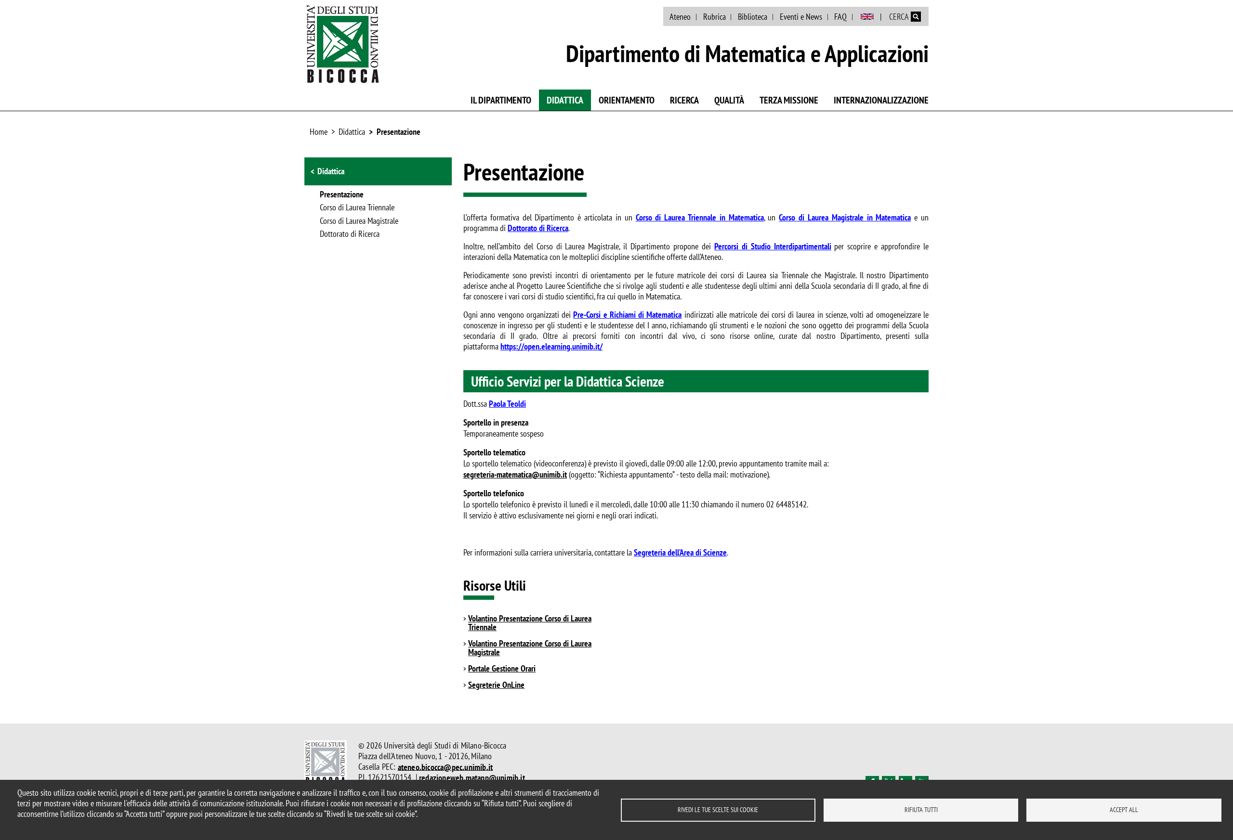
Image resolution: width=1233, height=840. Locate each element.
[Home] (342, 44)
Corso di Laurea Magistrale (359, 221)
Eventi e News (801, 16)
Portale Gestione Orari (502, 668)
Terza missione (789, 100)
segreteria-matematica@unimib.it (515, 474)
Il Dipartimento (501, 100)
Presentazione (398, 131)
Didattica (565, 100)
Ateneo (680, 16)
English (867, 17)
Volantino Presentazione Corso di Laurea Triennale (529, 623)
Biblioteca (752, 16)
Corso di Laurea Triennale (357, 208)
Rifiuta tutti (921, 809)
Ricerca (684, 100)
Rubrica (714, 16)
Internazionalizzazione (881, 100)
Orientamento (627, 100)
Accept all (1124, 809)
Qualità (729, 100)
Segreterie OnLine (496, 685)
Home (319, 131)
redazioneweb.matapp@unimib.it (472, 777)
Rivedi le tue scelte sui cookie (718, 809)
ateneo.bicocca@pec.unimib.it (445, 766)
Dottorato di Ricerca (350, 234)
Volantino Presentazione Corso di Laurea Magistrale (529, 648)
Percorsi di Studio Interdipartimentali (772, 246)
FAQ (840, 16)
